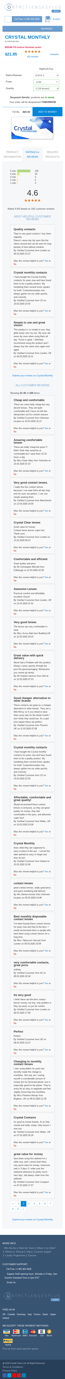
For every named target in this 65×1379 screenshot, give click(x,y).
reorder (46, 28)
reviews (32, 56)
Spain (45, 1314)
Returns (9, 1251)
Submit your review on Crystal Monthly (32, 375)
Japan (53, 1314)
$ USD (56, 19)
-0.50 (38, 82)
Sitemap (20, 1251)
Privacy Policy (9, 1370)
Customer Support (42, 1251)
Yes (46, 261)
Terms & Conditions (12, 1367)
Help (28, 1251)
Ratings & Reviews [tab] (32, 154)
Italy (30, 1314)
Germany (21, 1314)
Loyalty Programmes (15, 1255)
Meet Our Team (26, 1248)
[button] (6, 28)
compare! (54, 54)
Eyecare (32, 1255)
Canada (11, 1314)
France (37, 1314)
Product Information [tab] (12, 154)
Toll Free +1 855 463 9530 (27, 19)
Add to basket (47, 111)
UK (4, 1314)
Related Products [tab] (53, 154)
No (15, 264)
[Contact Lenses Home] (32, 8)
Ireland (5, 1318)
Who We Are (10, 1248)
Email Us (11, 1282)
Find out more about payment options (20, 1348)
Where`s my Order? (46, 1248)
